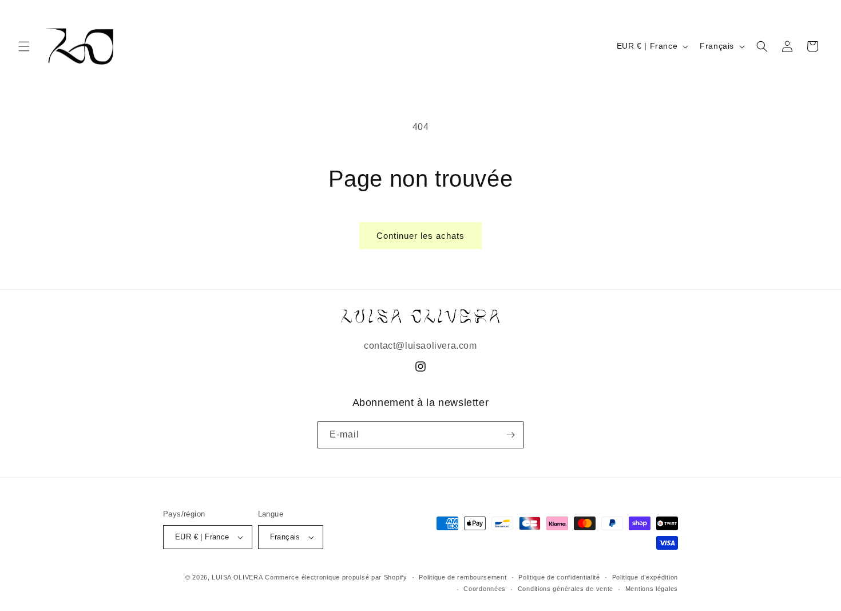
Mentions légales (651, 588)
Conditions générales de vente (565, 588)
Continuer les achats (420, 236)
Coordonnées (484, 588)
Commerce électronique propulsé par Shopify (336, 577)
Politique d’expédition (645, 577)
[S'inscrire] (510, 434)
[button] (24, 46)
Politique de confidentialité (559, 577)
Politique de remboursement (462, 577)
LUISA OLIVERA (237, 577)
